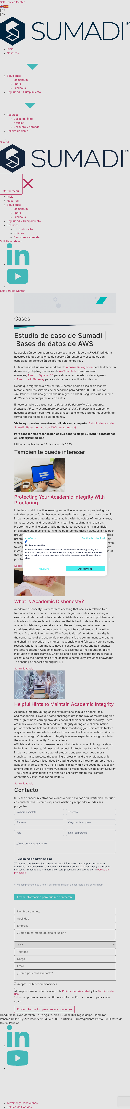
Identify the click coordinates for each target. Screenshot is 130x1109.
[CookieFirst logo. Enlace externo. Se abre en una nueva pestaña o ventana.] (26, 541)
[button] (31, 538)
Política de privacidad (93, 538)
